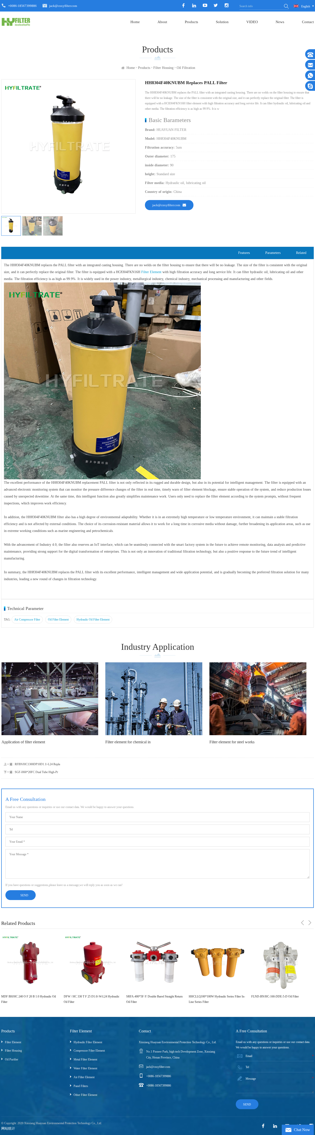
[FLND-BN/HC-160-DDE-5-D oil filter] (217, 962)
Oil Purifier (11, 1059)
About (162, 22)
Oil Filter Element (58, 619)
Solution (222, 22)
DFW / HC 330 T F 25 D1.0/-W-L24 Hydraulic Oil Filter (29, 999)
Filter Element (151, 272)
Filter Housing (163, 68)
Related (301, 253)
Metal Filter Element (85, 1059)
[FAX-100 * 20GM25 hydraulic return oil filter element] (280, 962)
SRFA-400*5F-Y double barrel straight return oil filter (92, 999)
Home (135, 22)
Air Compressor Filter (27, 619)
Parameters (273, 253)
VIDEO (252, 22)
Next (309, 922)
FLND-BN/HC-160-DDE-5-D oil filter (212, 996)
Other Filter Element (85, 1095)
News (280, 22)
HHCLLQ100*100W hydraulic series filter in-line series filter (154, 999)
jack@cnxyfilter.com (63, 6)
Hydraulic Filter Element (88, 1042)
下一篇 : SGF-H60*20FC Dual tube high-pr (31, 772)
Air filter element (84, 1077)
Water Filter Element (85, 1068)
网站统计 (8, 1128)
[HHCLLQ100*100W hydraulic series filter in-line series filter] (155, 962)
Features (244, 253)
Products (191, 22)
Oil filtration (186, 68)
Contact (308, 22)
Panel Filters (81, 1086)
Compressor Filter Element (89, 1050)
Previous (302, 922)
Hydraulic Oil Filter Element (93, 619)
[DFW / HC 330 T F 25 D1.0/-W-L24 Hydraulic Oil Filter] (30, 962)
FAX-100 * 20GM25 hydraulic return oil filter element (280, 999)
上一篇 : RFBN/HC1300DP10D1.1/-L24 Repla (32, 764)
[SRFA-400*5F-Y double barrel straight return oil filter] (92, 962)
